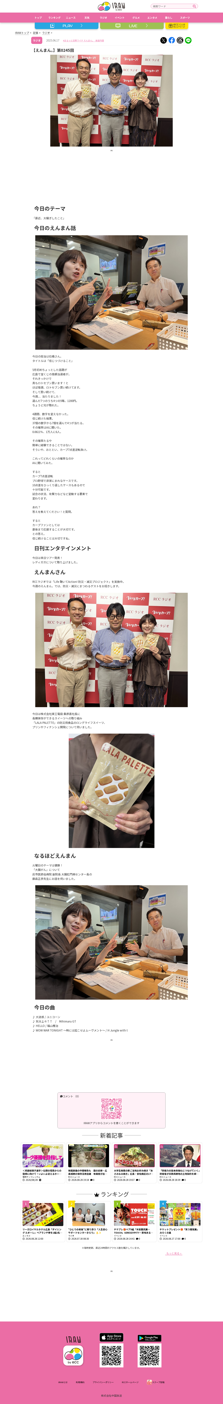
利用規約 (80, 1382)
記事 (35, 33)
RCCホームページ (130, 1382)
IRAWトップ (22, 33)
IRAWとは (63, 1382)
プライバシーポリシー (103, 1382)
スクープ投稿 (158, 1382)
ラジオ (46, 33)
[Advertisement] (111, 175)
